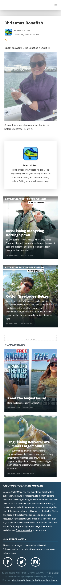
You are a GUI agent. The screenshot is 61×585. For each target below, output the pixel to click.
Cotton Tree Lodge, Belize (27, 296)
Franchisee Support (48, 580)
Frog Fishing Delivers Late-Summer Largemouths (29, 444)
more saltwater (35, 271)
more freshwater (36, 202)
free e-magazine (24, 530)
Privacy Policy (31, 580)
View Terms (17, 580)
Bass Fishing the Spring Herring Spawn (25, 233)
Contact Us (54, 573)
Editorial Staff (30, 165)
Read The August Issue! (26, 398)
